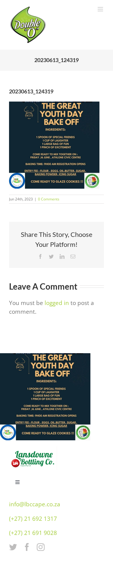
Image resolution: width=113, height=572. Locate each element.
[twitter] (13, 547)
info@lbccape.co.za (34, 504)
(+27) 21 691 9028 (33, 533)
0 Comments (48, 199)
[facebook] (27, 547)
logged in (57, 303)
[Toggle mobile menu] (101, 9)
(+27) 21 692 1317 (33, 519)
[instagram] (41, 547)
